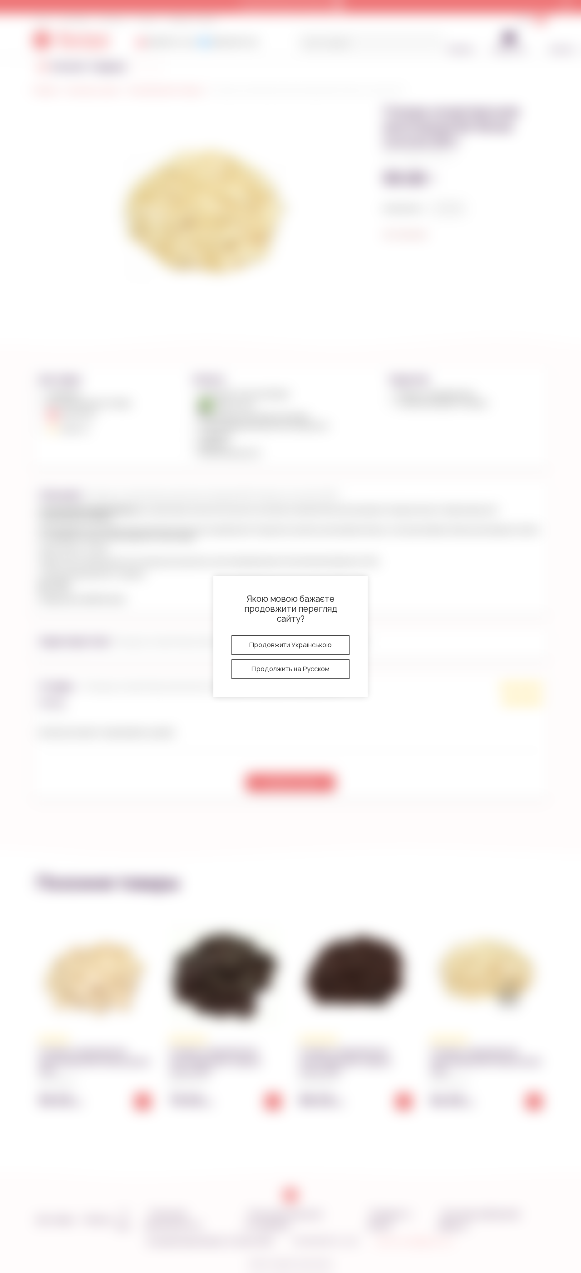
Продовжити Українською (290, 644)
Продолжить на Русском (290, 668)
